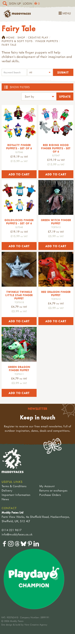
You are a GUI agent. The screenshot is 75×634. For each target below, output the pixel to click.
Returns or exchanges (53, 490)
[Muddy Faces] (17, 16)
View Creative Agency (35, 624)
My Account (47, 486)
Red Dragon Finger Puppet (56, 293)
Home (10, 37)
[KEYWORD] (14, 73)
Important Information (16, 495)
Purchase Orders (50, 495)
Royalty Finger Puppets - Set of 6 (19, 146)
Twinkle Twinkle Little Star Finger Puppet (19, 295)
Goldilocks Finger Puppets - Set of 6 (19, 221)
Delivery (7, 490)
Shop (21, 37)
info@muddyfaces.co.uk (17, 534)
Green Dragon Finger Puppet (19, 368)
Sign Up (15, 3)
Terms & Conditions (14, 486)
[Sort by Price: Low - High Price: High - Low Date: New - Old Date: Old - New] (38, 96)
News (5, 499)
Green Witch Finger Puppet (56, 221)
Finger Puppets (46, 41)
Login (27, 3)
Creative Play (38, 37)
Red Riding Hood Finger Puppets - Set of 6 (56, 148)
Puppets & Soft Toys (17, 41)
